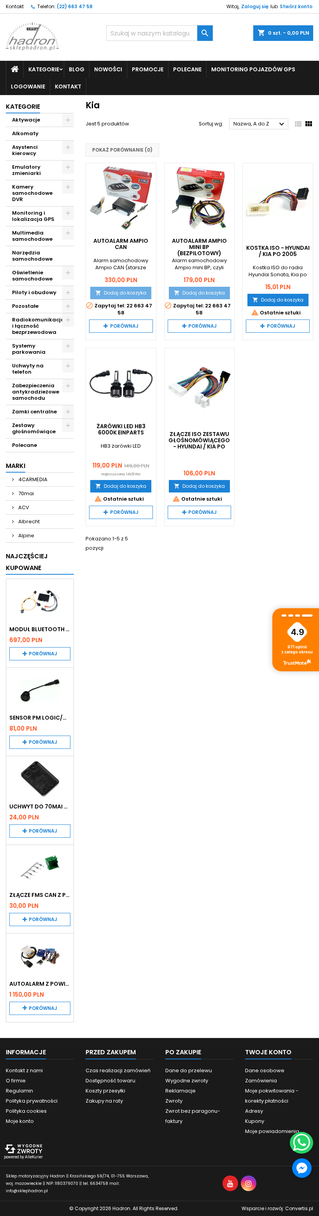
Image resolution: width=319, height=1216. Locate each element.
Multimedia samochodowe (32, 236)
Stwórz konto (296, 6)
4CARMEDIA (32, 479)
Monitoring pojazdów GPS (253, 69)
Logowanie (28, 86)
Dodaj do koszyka (120, 292)
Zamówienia (261, 1080)
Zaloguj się (254, 6)
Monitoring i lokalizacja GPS (33, 216)
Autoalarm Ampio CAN (120, 244)
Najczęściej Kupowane (27, 562)
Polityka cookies (26, 1111)
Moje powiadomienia (272, 1131)
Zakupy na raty (104, 1101)
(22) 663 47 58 (75, 6)
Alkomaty (25, 133)
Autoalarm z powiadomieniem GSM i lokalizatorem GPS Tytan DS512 (39, 984)
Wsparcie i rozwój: (277, 1208)
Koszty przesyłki (105, 1090)
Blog (76, 69)
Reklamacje (180, 1090)
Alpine (25, 535)
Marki (15, 465)
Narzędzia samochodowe (32, 256)
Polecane (187, 69)
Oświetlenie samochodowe (32, 275)
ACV (23, 507)
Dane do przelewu (188, 1070)
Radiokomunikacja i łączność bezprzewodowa (38, 326)
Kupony (254, 1121)
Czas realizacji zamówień (118, 1070)
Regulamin (19, 1090)
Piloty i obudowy (34, 292)
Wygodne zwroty (186, 1080)
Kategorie (23, 106)
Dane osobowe (264, 1070)
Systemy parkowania (29, 349)
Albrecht (28, 521)
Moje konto (20, 1121)
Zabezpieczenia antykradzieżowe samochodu (35, 392)
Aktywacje (26, 120)
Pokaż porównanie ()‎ (122, 149)
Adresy (254, 1111)
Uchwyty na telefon (28, 369)
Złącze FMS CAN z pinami (39, 895)
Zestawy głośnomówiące (34, 428)
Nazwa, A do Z (259, 124)
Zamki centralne (34, 411)
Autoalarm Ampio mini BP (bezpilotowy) (199, 247)
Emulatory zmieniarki (26, 170)
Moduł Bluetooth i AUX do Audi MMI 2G (39, 629)
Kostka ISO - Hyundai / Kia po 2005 (278, 251)
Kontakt (15, 6)
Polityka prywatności (32, 1101)
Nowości (108, 69)
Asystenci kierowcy (25, 150)
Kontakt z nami (24, 1070)
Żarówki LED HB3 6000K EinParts (120, 429)
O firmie (16, 1080)
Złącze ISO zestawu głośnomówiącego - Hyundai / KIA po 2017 (199, 443)
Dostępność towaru (110, 1080)
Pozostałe (25, 306)
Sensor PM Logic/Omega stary (39, 718)
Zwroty (173, 1101)
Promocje (147, 69)
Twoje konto (268, 1052)
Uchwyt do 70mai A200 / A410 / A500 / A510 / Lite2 (39, 806)
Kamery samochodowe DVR (32, 193)
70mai (25, 493)
